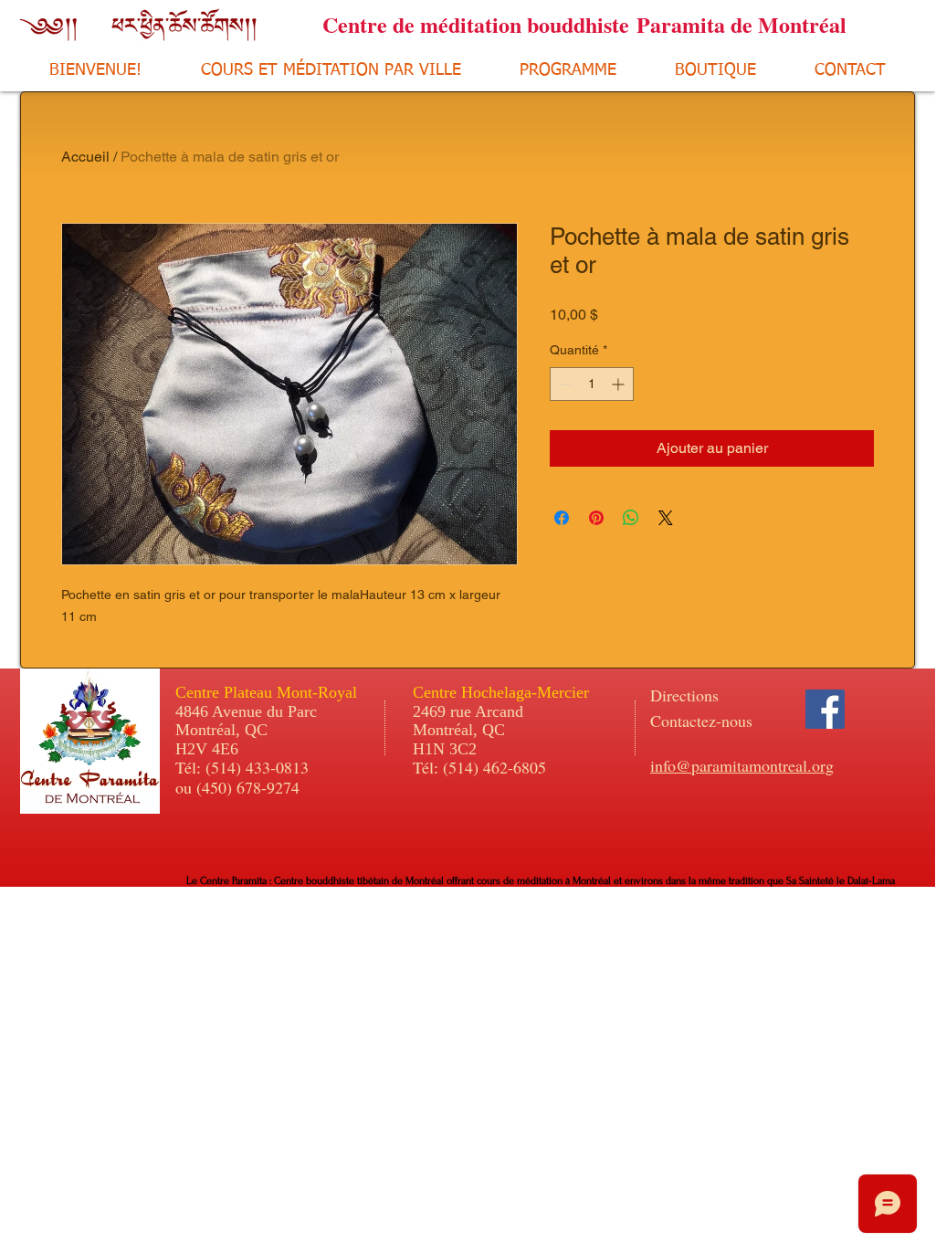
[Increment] (619, 384)
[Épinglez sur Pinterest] (596, 518)
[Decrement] (563, 384)
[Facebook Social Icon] (825, 709)
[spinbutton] (591, 384)
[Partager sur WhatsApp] (631, 518)
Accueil (85, 156)
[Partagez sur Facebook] (562, 518)
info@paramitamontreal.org (742, 765)
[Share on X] (666, 518)
